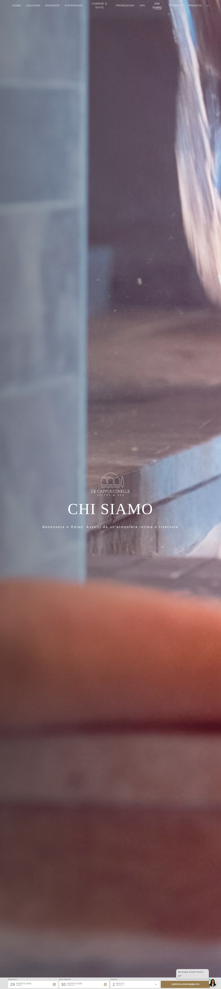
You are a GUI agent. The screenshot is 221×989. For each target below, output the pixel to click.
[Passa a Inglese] (208, 5)
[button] (33, 984)
